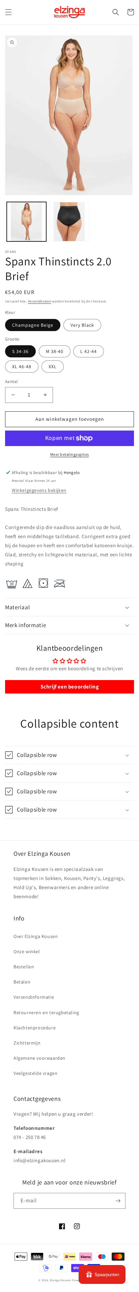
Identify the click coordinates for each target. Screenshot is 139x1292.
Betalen (21, 982)
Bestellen (23, 967)
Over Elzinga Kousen (35, 936)
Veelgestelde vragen (35, 1073)
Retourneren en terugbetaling (46, 1012)
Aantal (11, 381)
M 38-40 (54, 351)
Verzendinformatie (33, 997)
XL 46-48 (21, 366)
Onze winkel (26, 951)
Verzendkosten (39, 301)
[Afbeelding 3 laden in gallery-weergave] (69, 221)
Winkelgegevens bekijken (39, 490)
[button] (8, 12)
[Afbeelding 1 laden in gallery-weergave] (26, 221)
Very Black (82, 325)
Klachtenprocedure (34, 1028)
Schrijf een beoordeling (69, 686)
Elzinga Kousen (60, 1280)
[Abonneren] (117, 1201)
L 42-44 (88, 351)
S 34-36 (20, 351)
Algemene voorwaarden (39, 1058)
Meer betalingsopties (69, 454)
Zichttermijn (26, 1043)
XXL (53, 366)
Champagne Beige (32, 325)
